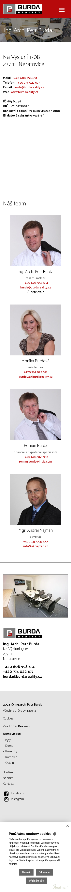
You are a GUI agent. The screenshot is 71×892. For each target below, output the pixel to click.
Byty (8, 740)
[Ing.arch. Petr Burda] (22, 9)
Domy (9, 745)
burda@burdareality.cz (28, 87)
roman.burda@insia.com (35, 461)
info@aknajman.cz (35, 546)
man (24, 726)
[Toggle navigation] (62, 10)
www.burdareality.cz (24, 92)
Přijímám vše (36, 880)
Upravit (26, 872)
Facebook (17, 793)
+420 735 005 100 (35, 541)
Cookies (8, 718)
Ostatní (9, 762)
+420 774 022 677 (28, 82)
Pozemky (11, 751)
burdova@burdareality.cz (35, 377)
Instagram (17, 799)
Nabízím (8, 778)
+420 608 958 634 (24, 78)
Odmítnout (44, 872)
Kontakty (8, 783)
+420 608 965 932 (35, 457)
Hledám (8, 772)
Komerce (11, 757)
